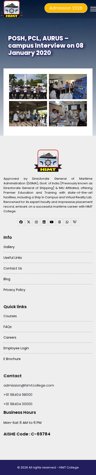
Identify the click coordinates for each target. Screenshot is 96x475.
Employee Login (16, 348)
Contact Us (12, 268)
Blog (6, 279)
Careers (9, 337)
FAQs (7, 326)
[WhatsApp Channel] (67, 222)
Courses (10, 316)
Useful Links (12, 257)
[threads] (59, 222)
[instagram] (36, 222)
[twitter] (28, 222)
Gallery (9, 247)
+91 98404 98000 (17, 394)
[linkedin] (44, 222)
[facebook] (20, 222)
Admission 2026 (65, 8)
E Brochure (12, 359)
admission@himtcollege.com (28, 385)
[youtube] (51, 222)
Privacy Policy (14, 289)
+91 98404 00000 (17, 403)
